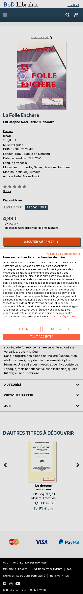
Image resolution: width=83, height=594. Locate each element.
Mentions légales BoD (63, 316)
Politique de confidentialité (63, 253)
